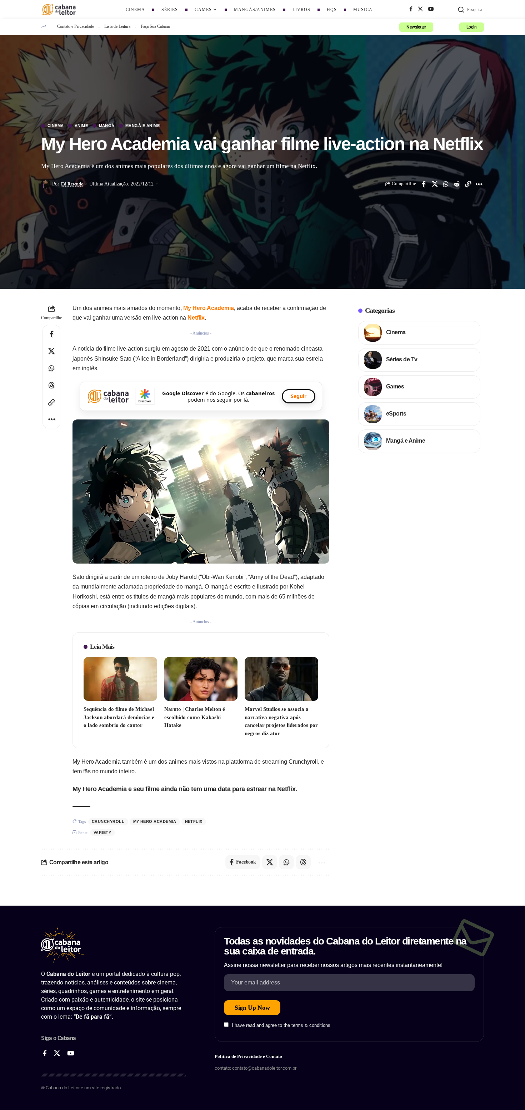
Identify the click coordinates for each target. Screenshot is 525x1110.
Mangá (107, 126)
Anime (81, 126)
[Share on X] (435, 184)
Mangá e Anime (142, 126)
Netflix (196, 318)
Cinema (56, 126)
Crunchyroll (108, 821)
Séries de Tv (402, 359)
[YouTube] (431, 9)
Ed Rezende (72, 184)
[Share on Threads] (51, 385)
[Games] (373, 387)
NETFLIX (194, 821)
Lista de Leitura (117, 26)
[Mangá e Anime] (373, 441)
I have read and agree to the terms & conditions (281, 1025)
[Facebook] (411, 9)
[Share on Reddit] (457, 184)
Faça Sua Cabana (155, 26)
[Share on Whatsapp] (446, 184)
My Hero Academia (208, 308)
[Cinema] (373, 333)
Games (395, 386)
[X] (420, 9)
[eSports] (373, 414)
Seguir (298, 396)
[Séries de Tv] (373, 360)
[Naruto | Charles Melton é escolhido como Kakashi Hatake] (201, 679)
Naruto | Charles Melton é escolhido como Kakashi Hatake (194, 717)
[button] (470, 9)
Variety (102, 832)
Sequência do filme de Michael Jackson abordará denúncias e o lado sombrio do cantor (119, 717)
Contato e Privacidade (75, 26)
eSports (396, 414)
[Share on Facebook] (424, 184)
